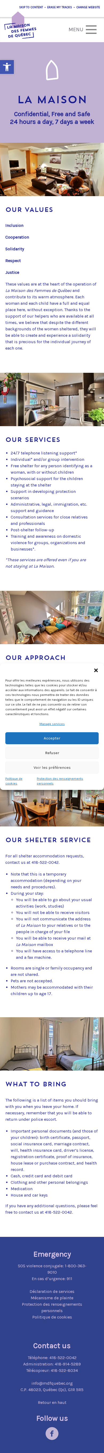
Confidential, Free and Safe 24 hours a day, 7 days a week (52, 117)
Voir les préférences (52, 767)
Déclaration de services (52, 1291)
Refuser (52, 752)
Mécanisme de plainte (52, 1297)
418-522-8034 (64, 1370)
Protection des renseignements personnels (60, 781)
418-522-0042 (58, 1212)
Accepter (52, 738)
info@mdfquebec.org (52, 1383)
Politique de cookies (13, 781)
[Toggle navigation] (91, 29)
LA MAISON (52, 99)
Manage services (52, 724)
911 (69, 1278)
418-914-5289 (68, 1364)
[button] (7, 67)
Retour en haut (52, 1402)
